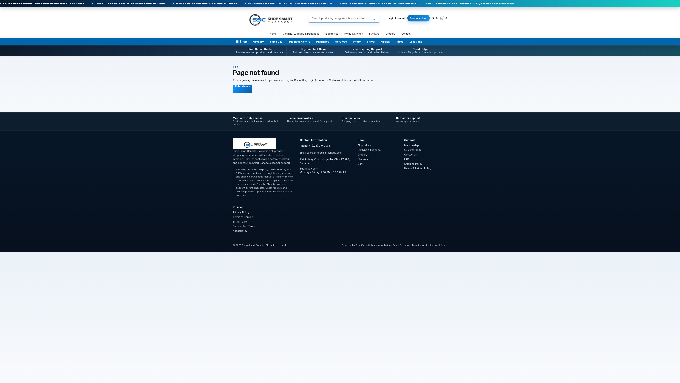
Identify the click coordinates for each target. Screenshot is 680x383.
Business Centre (299, 41)
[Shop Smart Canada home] (268, 18)
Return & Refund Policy (417, 168)
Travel (371, 41)
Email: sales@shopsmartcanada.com (321, 152)
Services (341, 41)
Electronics (331, 33)
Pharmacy (322, 41)
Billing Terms (240, 221)
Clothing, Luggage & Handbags (301, 33)
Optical (385, 41)
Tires (399, 41)
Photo (357, 41)
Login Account (396, 18)
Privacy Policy (241, 212)
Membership (411, 145)
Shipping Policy (413, 163)
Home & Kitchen (353, 33)
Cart (360, 163)
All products (365, 145)
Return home (242, 86)
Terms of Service (243, 216)
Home (273, 33)
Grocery (390, 33)
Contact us (410, 154)
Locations (415, 41)
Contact (405, 33)
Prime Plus (294, 88)
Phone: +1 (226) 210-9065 (315, 145)
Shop (241, 41)
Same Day (276, 41)
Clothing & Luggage (369, 149)
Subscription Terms (244, 226)
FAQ (406, 159)
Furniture (374, 33)
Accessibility (240, 230)
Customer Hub (418, 18)
